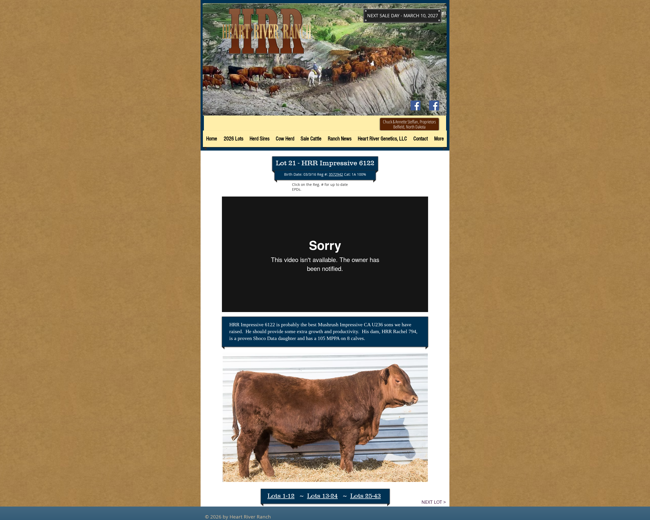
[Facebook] (434, 105)
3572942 (336, 174)
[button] (402, 16)
